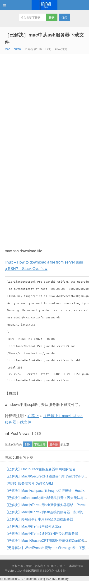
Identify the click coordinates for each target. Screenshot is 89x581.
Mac (7, 49)
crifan (17, 49)
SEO (46, 570)
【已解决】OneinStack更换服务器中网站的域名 (40, 469)
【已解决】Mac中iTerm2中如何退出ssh (34, 526)
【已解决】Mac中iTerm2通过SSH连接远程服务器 (41, 533)
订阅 (64, 17)
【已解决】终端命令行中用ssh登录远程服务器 (39, 519)
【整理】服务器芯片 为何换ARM (29, 483)
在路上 (44, 5)
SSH (27, 444)
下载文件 (40, 444)
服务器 (53, 444)
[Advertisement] (44, 101)
